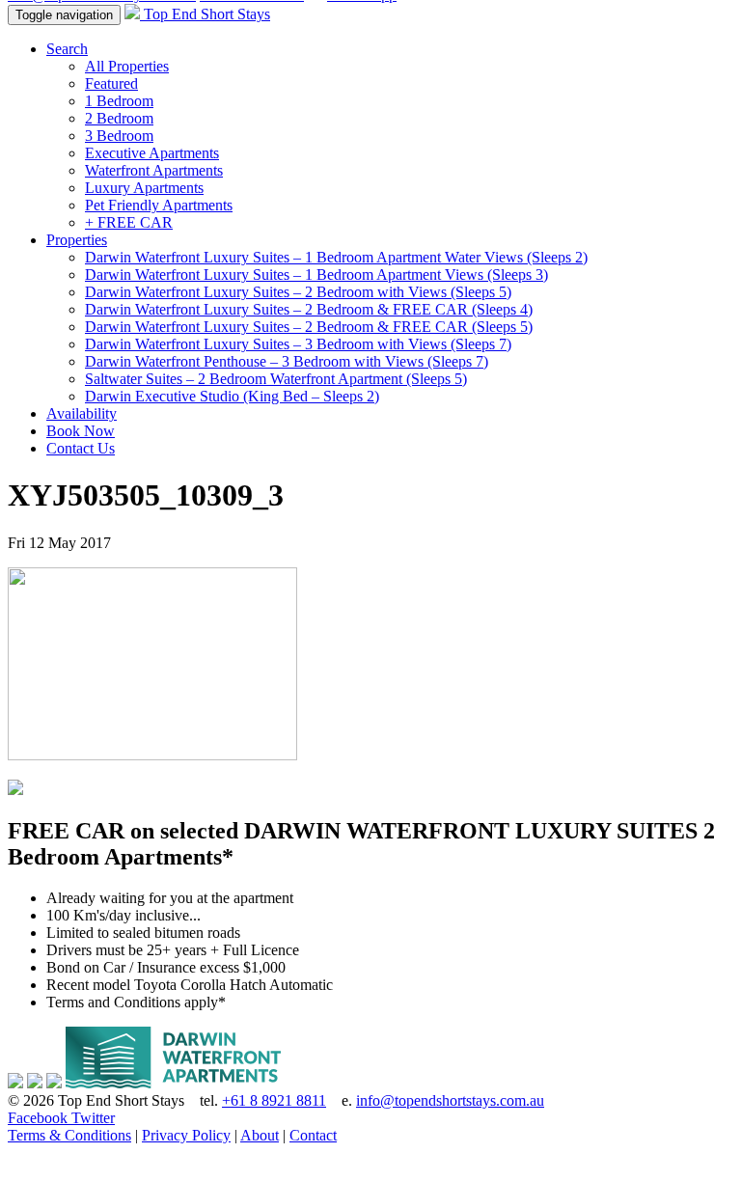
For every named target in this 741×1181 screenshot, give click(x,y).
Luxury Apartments (144, 187)
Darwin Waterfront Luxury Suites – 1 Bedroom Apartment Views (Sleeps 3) (316, 274)
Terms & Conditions (69, 1135)
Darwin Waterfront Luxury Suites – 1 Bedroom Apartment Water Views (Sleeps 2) (336, 257)
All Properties (127, 66)
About (259, 1135)
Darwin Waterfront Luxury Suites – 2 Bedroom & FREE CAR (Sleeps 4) (309, 309)
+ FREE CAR (129, 222)
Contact (313, 1135)
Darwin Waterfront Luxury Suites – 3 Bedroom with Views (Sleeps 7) (298, 344)
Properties (76, 240)
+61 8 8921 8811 (274, 1100)
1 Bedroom (119, 101)
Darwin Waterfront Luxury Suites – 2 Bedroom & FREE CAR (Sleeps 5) (309, 326)
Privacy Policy (186, 1135)
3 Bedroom (119, 135)
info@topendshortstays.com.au (450, 1100)
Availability (81, 413)
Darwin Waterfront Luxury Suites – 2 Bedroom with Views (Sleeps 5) (298, 292)
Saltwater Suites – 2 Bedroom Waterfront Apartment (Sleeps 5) (276, 379)
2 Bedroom (119, 118)
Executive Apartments (152, 153)
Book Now (80, 431)
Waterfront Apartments (154, 170)
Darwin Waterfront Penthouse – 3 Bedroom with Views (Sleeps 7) (286, 361)
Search (67, 49)
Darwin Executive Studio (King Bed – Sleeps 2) (232, 396)
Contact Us (80, 448)
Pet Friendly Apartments (159, 205)
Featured (111, 83)
